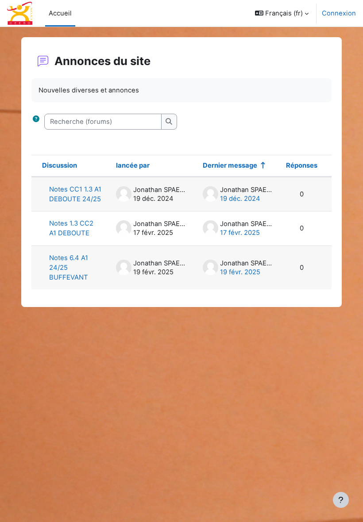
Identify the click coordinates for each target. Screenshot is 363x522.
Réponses (301, 165)
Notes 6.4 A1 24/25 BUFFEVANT (68, 267)
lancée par (133, 165)
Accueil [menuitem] (60, 13)
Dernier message (230, 165)
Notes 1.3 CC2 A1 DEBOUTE (71, 228)
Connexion (339, 13)
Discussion (59, 165)
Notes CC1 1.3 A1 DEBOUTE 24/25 (75, 194)
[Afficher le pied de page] (341, 500)
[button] (281, 13)
